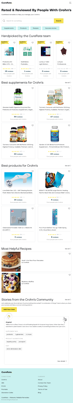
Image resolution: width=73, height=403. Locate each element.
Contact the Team (44, 383)
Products (23, 28)
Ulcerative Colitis (7, 392)
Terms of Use (42, 389)
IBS (2, 383)
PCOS (3, 386)
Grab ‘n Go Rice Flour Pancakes (32, 260)
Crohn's (4, 379)
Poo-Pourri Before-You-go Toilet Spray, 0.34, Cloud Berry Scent (53, 229)
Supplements (9, 28)
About (40, 379)
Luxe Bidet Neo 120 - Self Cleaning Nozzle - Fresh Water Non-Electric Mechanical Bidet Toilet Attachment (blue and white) (18, 192)
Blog (39, 392)
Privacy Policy (42, 386)
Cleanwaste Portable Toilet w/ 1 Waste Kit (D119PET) (17, 229)
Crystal (9, 322)
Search (58, 21)
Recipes (35, 28)
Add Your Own (9, 309)
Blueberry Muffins (28, 281)
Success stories (50, 28)
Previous (2, 339)
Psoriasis (4, 389)
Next (71, 339)
